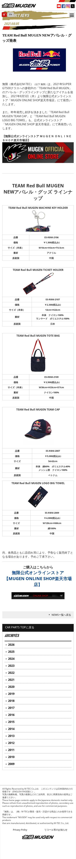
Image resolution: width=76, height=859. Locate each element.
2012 (11, 743)
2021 (11, 680)
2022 (11, 673)
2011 (11, 750)
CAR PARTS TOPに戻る (19, 627)
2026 (11, 645)
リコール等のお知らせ (55, 829)
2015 (11, 722)
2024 (11, 659)
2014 (11, 729)
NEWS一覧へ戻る (61, 614)
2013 (11, 736)
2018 (11, 701)
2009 (11, 764)
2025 (11, 652)
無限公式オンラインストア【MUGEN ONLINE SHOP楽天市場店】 (38, 578)
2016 (11, 715)
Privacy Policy (20, 829)
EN (10, 14)
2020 (11, 687)
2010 (11, 757)
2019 (11, 694)
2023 (11, 666)
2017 (11, 708)
